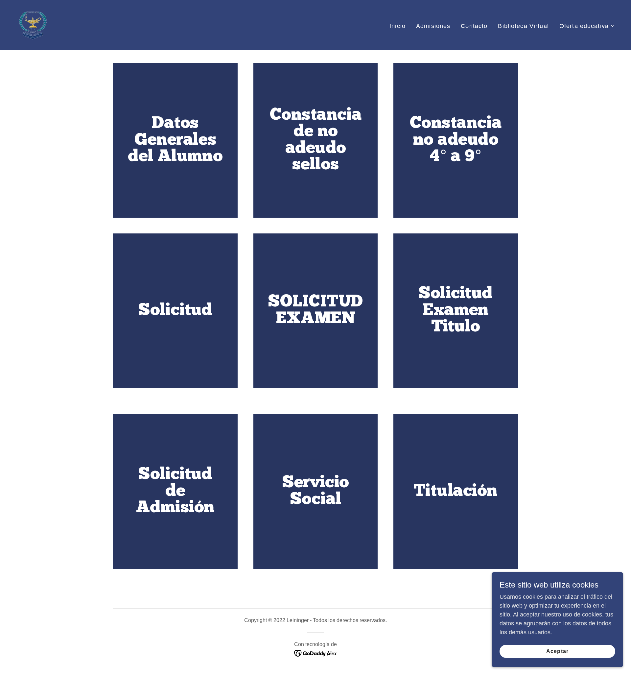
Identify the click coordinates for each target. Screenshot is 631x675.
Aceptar (557, 651)
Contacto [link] (474, 26)
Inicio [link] (397, 26)
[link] (33, 24)
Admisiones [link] (433, 26)
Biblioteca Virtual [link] (523, 26)
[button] (587, 26)
